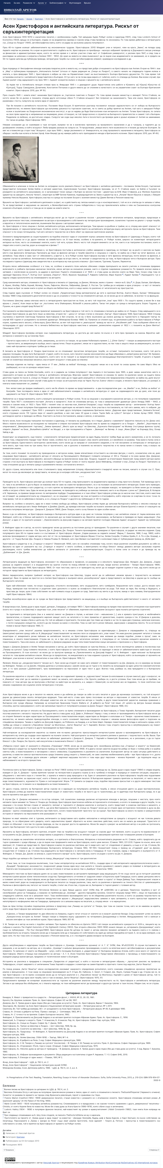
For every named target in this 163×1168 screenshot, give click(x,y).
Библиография (56, 3)
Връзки (87, 3)
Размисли (27, 3)
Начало (7, 3)
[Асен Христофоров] (21, 159)
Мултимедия (75, 3)
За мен (17, 3)
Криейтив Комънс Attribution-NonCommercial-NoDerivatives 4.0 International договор (118, 1162)
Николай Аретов (51, 1162)
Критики (21, 1137)
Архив (41, 3)
